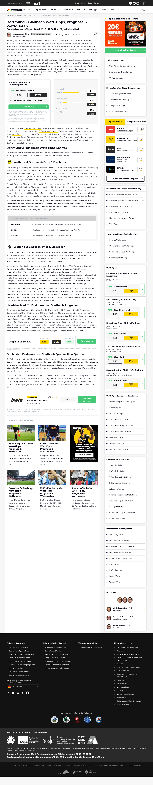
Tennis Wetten (115, 582)
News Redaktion (123, 687)
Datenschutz (122, 684)
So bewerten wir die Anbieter (128, 654)
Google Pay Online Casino (55, 658)
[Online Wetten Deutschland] (21, 10)
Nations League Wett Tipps (121, 218)
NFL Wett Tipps (116, 414)
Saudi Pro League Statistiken (122, 513)
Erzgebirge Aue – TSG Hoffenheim (123, 323)
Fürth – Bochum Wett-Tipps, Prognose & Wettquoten (49, 448)
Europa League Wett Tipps (121, 206)
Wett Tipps (92, 10)
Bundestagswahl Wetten (120, 552)
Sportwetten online (32, 128)
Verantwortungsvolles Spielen (128, 667)
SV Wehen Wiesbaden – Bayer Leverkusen (121, 275)
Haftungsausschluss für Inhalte (129, 701)
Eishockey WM (115, 408)
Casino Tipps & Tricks (53, 651)
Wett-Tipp (16, 134)
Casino (103, 10)
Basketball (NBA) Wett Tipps (122, 402)
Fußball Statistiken (117, 471)
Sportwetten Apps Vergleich (91, 647)
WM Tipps (113, 224)
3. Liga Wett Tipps (117, 105)
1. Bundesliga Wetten (48, 131)
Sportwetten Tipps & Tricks (19, 651)
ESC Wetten (114, 564)
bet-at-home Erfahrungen (122, 160)
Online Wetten (12, 15)
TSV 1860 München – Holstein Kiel (123, 346)
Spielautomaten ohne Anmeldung (58, 661)
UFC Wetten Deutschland (120, 540)
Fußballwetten (116, 570)
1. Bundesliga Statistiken (120, 477)
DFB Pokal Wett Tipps (119, 111)
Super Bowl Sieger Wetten (121, 425)
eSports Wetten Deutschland (20, 661)
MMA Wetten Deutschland (121, 558)
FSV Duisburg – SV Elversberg (121, 299)
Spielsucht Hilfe (123, 671)
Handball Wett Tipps (118, 449)
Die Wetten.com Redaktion (127, 647)
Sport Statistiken (116, 465)
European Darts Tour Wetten (122, 546)
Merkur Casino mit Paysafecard (57, 654)
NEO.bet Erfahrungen (125, 170)
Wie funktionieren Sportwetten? (21, 654)
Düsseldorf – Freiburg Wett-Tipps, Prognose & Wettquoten (20, 492)
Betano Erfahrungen (125, 130)
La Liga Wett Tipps (117, 240)
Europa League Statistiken (121, 501)
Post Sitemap (122, 697)
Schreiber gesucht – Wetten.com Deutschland (129, 659)
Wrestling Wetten (117, 534)
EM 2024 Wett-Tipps (118, 212)
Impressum (121, 680)
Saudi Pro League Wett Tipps (122, 252)
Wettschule (68, 10)
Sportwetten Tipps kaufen (120, 72)
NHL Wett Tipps (116, 437)
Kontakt (120, 664)
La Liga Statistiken (117, 507)
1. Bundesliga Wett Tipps (120, 94)
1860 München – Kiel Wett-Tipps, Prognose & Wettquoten (51, 492)
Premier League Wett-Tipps (121, 246)
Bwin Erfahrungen (124, 150)
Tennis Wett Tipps (117, 443)
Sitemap (120, 691)
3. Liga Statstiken (116, 489)
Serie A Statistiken (117, 518)
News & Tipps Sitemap (125, 694)
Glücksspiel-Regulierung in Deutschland (127, 675)
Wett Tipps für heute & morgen (123, 66)
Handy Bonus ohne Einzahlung (57, 668)
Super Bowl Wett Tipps (119, 419)
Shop (77, 3)
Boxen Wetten (115, 576)
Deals (90, 3)
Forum (96, 3)
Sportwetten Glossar (17, 668)
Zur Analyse (142, 289)
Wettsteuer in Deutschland (19, 647)
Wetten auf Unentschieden (19, 658)
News (83, 3)
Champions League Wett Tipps (123, 194)
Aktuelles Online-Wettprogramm (22, 665)
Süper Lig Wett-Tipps (118, 258)
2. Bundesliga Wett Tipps (120, 100)
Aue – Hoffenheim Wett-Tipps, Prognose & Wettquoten (82, 492)
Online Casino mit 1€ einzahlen (57, 665)
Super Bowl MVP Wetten (120, 431)
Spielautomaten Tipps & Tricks (56, 647)
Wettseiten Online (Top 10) (19, 672)
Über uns (120, 651)
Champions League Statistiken (123, 495)
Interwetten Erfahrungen (127, 140)
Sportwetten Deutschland (19, 675)
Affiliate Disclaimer (124, 704)
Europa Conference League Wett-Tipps (126, 200)
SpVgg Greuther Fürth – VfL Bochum (124, 370)
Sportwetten (41, 10)
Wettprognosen (116, 78)
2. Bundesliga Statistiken (120, 483)
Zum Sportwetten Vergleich (126, 179)
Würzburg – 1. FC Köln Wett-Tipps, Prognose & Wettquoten (20, 448)
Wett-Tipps (22, 15)
